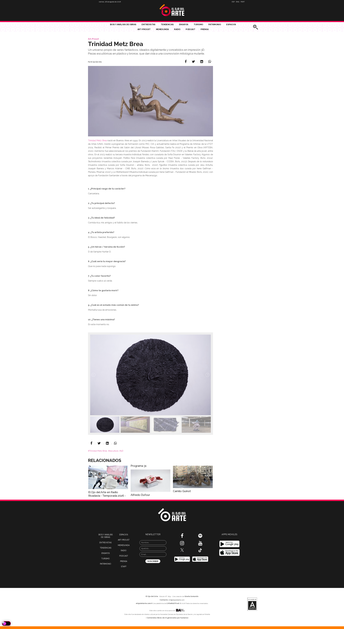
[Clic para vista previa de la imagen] (150, 97)
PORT (243, 2)
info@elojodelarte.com (176, 600)
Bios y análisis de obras (123, 24)
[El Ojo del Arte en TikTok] (200, 550)
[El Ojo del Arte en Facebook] (182, 537)
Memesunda (162, 29)
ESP (233, 2)
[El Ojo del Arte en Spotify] (200, 537)
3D (122, 451)
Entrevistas (148, 24)
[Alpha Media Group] (252, 604)
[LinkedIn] (202, 62)
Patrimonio (214, 24)
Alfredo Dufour (140, 495)
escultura (114, 451)
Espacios (231, 24)
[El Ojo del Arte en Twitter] (182, 550)
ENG (237, 2)
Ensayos (183, 24)
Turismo (198, 24)
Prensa (205, 29)
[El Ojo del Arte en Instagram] (182, 544)
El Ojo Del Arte (96, 62)
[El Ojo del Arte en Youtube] (200, 544)
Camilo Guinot (182, 491)
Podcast (190, 29)
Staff (123, 566)
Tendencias (167, 24)
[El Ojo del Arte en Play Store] (182, 559)
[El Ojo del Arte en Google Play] (229, 544)
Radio (177, 29)
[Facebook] (186, 62)
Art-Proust (144, 29)
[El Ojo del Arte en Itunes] (200, 559)
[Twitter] (194, 62)
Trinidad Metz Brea (97, 140)
